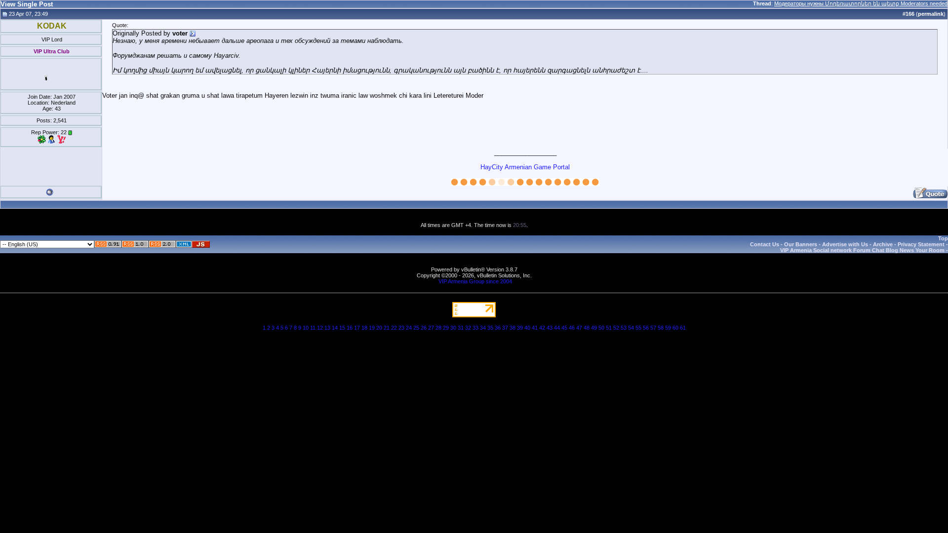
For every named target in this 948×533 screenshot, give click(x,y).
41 (535, 328)
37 (505, 328)
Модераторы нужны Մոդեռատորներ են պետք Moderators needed (861, 3)
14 (335, 328)
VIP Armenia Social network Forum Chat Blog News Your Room (862, 250)
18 (364, 328)
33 (475, 328)
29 (446, 328)
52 (616, 328)
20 (379, 328)
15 (342, 328)
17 (357, 328)
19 (372, 328)
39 (520, 328)
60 (675, 328)
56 (646, 328)
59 (668, 328)
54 (631, 328)
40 (527, 328)
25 (416, 328)
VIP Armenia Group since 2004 (475, 281)
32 (468, 328)
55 (638, 328)
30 (453, 328)
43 (550, 328)
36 (498, 328)
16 (350, 328)
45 (564, 328)
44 (557, 328)
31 (461, 328)
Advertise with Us (845, 244)
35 (490, 328)
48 (587, 328)
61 (683, 328)
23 (401, 328)
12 (320, 328)
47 (579, 328)
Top (943, 238)
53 (624, 328)
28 (438, 328)
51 (609, 328)
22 (394, 328)
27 (431, 328)
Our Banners (800, 244)
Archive (883, 244)
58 (661, 328)
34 (483, 328)
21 (387, 328)
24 (409, 328)
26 (424, 328)
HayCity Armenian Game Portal (525, 167)
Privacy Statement (921, 244)
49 (594, 328)
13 (327, 328)
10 (306, 328)
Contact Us (764, 244)
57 (653, 328)
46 (572, 328)
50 (601, 328)
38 (512, 328)
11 (313, 328)
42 (542, 328)
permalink (931, 14)
